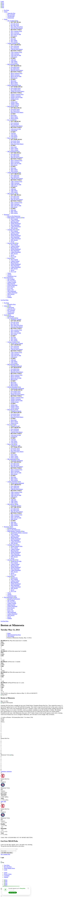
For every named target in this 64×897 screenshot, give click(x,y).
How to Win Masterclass (13, 529)
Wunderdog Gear (11, 596)
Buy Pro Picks (8, 866)
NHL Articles (14, 525)
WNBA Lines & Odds (16, 400)
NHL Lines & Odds (16, 517)
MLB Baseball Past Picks (14, 635)
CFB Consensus (15, 354)
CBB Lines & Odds (16, 495)
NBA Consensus (15, 471)
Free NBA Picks (15, 463)
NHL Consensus (15, 516)
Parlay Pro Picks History (17, 451)
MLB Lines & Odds (16, 378)
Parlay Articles (14, 457)
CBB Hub (13, 499)
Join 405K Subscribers (6, 852)
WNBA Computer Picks (17, 397)
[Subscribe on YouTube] (5, 880)
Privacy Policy (8, 874)
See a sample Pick (5, 854)
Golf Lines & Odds (16, 435)
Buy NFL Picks (15, 324)
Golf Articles (14, 442)
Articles (9, 594)
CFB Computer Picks (16, 352)
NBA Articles (14, 480)
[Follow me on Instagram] (5, 883)
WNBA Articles (15, 408)
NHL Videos (14, 523)
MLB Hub (13, 382)
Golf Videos (14, 441)
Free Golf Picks (15, 429)
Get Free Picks (4, 300)
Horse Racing (11, 409)
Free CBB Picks (15, 486)
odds (2, 801)
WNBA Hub (14, 405)
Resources (6, 214)
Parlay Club (10, 444)
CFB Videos (14, 361)
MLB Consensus (15, 376)
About (5, 11)
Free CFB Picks (15, 346)
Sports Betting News (9, 868)
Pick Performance (8, 277)
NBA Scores (14, 474)
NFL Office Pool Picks (17, 325)
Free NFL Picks (15, 322)
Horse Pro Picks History (17, 417)
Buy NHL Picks (15, 510)
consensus (3, 771)
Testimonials (10, 313)
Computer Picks (11, 544)
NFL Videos (14, 339)
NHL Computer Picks (16, 514)
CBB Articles (14, 502)
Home (9, 633)
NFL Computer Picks (16, 330)
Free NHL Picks (15, 508)
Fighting (9, 618)
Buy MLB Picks (15, 370)
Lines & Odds (11, 559)
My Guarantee (11, 310)
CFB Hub (13, 360)
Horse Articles (14, 423)
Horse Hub (13, 420)
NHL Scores (14, 519)
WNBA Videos (15, 406)
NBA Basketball (11, 459)
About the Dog (11, 309)
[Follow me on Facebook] (5, 884)
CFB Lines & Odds (16, 355)
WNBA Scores (15, 402)
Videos (9, 593)
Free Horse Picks (15, 414)
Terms (5, 872)
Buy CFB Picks (15, 348)
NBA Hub (13, 477)
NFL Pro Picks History (17, 327)
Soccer (12, 558)
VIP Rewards (10, 312)
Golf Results (14, 436)
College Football (11, 342)
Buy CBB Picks (15, 487)
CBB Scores (14, 496)
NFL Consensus (15, 331)
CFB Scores (14, 357)
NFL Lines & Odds (16, 333)
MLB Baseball (11, 364)
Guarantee (6, 875)
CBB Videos (14, 501)
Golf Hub (13, 439)
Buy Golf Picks (15, 430)
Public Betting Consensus (14, 531)
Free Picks (7, 865)
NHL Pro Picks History (17, 511)
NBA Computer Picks (16, 469)
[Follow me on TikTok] (5, 886)
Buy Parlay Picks (15, 450)
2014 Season (10, 636)
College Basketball (12, 481)
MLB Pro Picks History (17, 372)
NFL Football (11, 318)
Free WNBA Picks (16, 391)
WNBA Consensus (16, 399)
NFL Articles (14, 340)
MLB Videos (14, 384)
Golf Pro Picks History (17, 432)
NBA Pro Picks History (17, 466)
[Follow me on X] (5, 881)
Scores (9, 576)
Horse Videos (14, 421)
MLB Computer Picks (16, 375)
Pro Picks (6, 10)
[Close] (1, 861)
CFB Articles (14, 363)
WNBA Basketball (12, 387)
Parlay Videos (14, 456)
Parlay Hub (14, 454)
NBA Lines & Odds (16, 472)
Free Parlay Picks (15, 448)
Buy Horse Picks (15, 415)
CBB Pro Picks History (17, 489)
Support (6, 877)
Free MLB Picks (15, 369)
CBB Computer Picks (16, 492)
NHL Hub (13, 522)
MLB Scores (14, 379)
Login (2, 1)
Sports (5, 19)
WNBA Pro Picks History (17, 394)
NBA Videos (14, 478)
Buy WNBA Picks (15, 393)
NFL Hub (13, 337)
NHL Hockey (11, 504)
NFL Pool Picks (11, 602)
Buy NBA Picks (15, 465)
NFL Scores (14, 334)
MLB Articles (14, 385)
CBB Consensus (15, 493)
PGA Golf (10, 424)
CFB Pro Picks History (17, 349)
